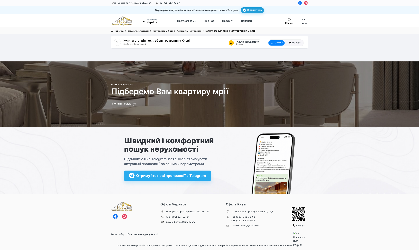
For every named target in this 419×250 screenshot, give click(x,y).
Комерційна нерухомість (189, 31)
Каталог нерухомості (138, 31)
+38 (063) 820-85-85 (243, 220)
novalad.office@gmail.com (180, 222)
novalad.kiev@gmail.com (245, 225)
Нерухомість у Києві (163, 31)
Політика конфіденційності (142, 234)
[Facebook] (300, 3)
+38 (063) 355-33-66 (243, 216)
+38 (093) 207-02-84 (178, 216)
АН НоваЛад (117, 31)
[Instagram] (306, 3)
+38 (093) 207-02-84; (169, 3)
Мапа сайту (117, 234)
